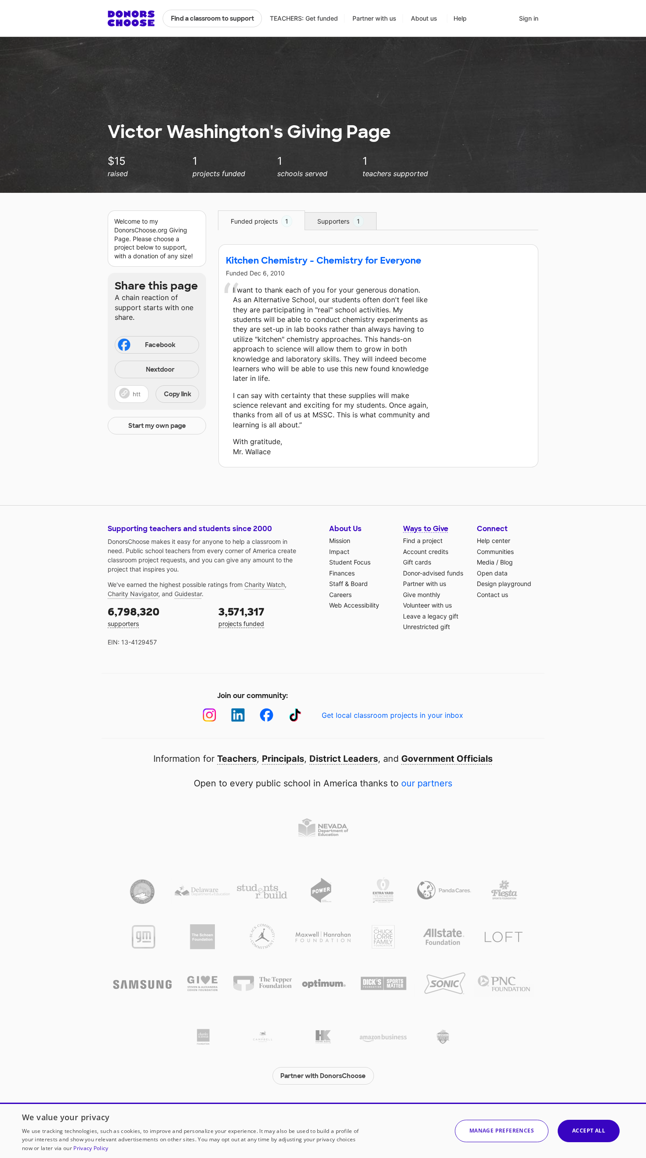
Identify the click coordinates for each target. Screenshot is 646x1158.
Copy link (177, 394)
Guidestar (188, 593)
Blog (506, 562)
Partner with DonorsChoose (323, 1076)
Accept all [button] (588, 1130)
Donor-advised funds (433, 573)
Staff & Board (348, 583)
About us (424, 18)
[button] (157, 394)
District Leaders (343, 758)
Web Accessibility (354, 605)
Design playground (504, 583)
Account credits (425, 551)
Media (485, 562)
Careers (340, 594)
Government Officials (447, 758)
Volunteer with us (427, 605)
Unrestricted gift (426, 626)
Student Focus (349, 562)
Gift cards (417, 562)
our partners (426, 783)
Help (460, 18)
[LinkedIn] (237, 714)
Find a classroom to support (212, 18)
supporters (134, 616)
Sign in (528, 18)
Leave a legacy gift (430, 616)
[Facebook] (266, 714)
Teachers (237, 758)
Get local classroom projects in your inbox (392, 715)
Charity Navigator (133, 593)
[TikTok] (295, 714)
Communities (495, 551)
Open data (492, 573)
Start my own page (157, 426)
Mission (339, 540)
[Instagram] (209, 714)
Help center (493, 540)
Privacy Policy (90, 1148)
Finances (342, 573)
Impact (339, 551)
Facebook (160, 345)
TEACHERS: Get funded (304, 18)
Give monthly (421, 594)
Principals (283, 758)
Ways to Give (425, 528)
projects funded (241, 616)
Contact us (492, 594)
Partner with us (374, 18)
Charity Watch (264, 584)
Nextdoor (160, 369)
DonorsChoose (131, 18)
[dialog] (323, 1130)
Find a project (423, 540)
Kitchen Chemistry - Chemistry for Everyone (323, 260)
